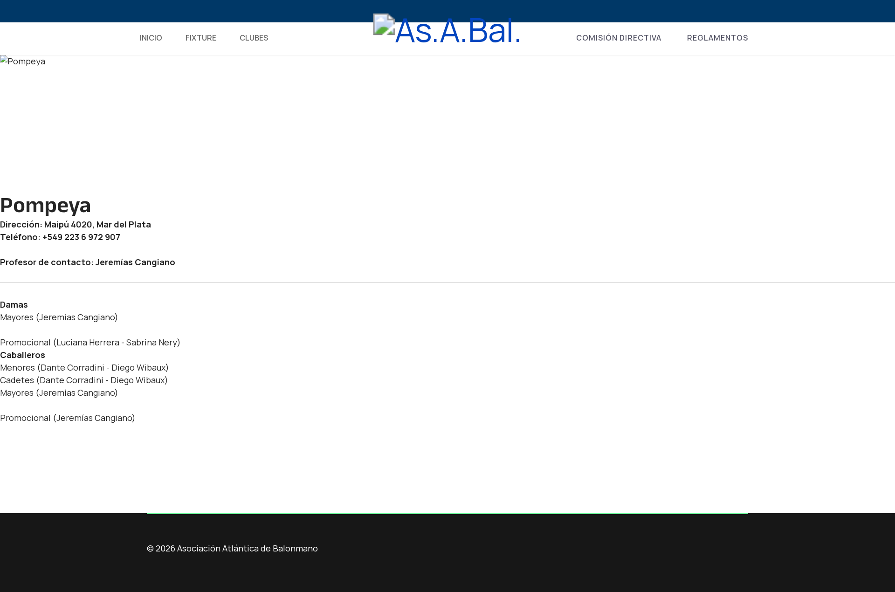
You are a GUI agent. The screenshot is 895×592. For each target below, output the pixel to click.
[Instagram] (196, 11)
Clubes (254, 38)
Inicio (151, 38)
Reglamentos (717, 38)
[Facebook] (150, 11)
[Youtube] (180, 11)
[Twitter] (165, 11)
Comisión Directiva (618, 38)
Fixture (201, 38)
